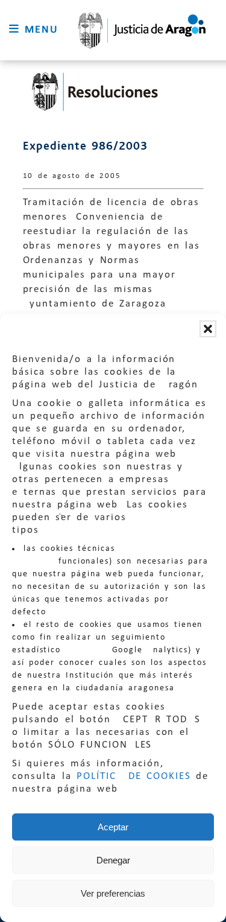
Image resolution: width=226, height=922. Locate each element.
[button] (208, 329)
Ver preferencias (113, 893)
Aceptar (113, 827)
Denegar (113, 860)
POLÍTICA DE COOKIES (134, 776)
